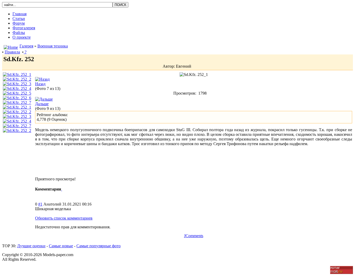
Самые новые (61, 246)
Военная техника (52, 46)
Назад (40, 84)
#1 (40, 204)
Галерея (26, 46)
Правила (12, 52)
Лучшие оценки (31, 246)
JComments (193, 236)
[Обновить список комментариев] (61, 189)
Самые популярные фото (98, 246)
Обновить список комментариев (64, 218)
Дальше (42, 104)
